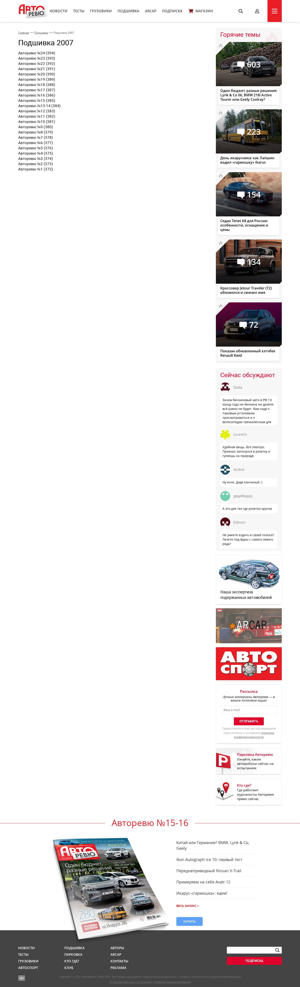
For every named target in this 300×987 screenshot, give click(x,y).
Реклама (118, 967)
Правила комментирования (172, 982)
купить (189, 921)
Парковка (73, 954)
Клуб (68, 967)
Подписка (172, 11)
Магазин (204, 11)
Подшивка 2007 (64, 33)
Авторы (117, 948)
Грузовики (101, 11)
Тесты (78, 11)
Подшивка (128, 11)
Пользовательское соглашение (130, 982)
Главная (23, 33)
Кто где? (71, 961)
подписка (254, 961)
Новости (58, 11)
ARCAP (150, 11)
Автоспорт (28, 967)
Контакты (119, 961)
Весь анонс (186, 906)
